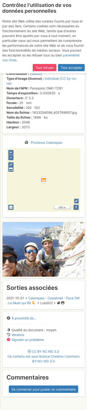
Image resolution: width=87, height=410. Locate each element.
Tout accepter (71, 68)
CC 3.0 (43, 356)
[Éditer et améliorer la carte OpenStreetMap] (76, 201)
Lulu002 (36, 74)
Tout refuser (44, 68)
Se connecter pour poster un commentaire (44, 389)
